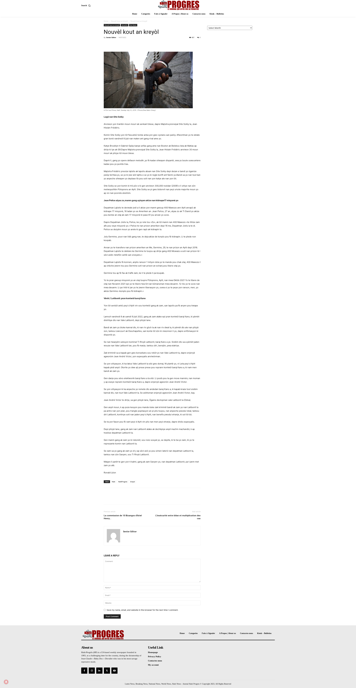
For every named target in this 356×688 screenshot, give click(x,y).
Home (106, 21)
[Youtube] (114, 671)
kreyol (132, 482)
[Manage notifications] (6, 682)
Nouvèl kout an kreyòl (119, 21)
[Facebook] (106, 44)
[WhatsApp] (125, 44)
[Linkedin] (99, 671)
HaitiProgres (122, 482)
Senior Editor (111, 37)
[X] (113, 44)
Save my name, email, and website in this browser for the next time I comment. (142, 610)
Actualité (125, 25)
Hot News (133, 25)
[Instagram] (92, 671)
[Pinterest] (119, 44)
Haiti (113, 482)
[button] (86, 5)
